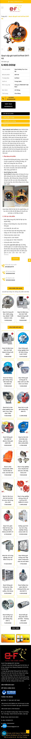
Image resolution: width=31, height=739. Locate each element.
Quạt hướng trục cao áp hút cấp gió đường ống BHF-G (8, 617)
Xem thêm (15, 258)
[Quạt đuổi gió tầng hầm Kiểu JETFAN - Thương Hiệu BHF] (23, 605)
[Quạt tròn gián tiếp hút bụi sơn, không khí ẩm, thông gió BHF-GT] (7, 516)
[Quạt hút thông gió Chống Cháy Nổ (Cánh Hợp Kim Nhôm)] (7, 368)
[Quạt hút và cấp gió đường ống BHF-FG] (23, 397)
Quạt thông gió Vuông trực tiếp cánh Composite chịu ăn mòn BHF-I (23, 558)
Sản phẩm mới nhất (15, 327)
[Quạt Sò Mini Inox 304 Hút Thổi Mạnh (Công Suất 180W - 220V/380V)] (23, 302)
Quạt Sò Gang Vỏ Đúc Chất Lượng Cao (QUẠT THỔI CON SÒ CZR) (8, 315)
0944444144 (18, 1)
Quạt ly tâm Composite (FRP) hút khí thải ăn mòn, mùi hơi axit (7, 469)
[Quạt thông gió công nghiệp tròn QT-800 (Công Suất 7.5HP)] (23, 338)
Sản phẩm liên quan (15, 288)
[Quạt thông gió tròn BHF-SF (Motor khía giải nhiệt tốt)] (7, 427)
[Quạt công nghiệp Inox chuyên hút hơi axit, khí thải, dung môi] (23, 456)
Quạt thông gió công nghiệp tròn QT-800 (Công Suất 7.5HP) (23, 351)
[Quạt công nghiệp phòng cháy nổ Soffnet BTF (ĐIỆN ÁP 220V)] (23, 486)
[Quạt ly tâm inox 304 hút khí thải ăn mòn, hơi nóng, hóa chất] (7, 486)
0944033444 (10, 280)
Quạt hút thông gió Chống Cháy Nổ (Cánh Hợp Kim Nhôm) (8, 380)
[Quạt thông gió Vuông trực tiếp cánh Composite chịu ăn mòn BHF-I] (23, 545)
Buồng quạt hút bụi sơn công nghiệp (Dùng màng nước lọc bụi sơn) (23, 528)
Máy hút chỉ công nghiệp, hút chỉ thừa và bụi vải (7, 557)
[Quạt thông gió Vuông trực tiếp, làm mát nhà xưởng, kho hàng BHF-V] (7, 575)
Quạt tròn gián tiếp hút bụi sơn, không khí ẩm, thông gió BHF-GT (7, 528)
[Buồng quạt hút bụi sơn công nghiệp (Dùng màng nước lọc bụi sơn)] (23, 516)
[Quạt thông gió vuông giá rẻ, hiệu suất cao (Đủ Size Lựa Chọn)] (23, 368)
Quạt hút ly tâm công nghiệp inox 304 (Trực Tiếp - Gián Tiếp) (7, 410)
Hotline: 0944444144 (8, 723)
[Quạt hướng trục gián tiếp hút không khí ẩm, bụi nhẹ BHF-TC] (23, 575)
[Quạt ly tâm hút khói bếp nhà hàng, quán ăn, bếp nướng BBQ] (23, 427)
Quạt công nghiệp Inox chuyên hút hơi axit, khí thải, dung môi (23, 469)
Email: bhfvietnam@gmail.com (11, 726)
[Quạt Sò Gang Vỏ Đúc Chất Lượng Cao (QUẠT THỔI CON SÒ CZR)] (8, 302)
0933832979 (9, 267)
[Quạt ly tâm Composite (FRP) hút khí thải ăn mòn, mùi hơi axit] (7, 456)
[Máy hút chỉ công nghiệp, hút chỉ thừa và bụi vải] (7, 545)
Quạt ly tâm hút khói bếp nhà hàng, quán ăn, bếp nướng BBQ (23, 440)
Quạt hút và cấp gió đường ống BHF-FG (23, 409)
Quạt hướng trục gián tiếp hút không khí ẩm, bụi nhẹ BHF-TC (23, 588)
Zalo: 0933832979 (8, 720)
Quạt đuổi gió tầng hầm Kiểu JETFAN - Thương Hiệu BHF (23, 617)
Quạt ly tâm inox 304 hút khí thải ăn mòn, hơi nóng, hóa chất (7, 499)
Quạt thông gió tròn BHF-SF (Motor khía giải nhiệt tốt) (8, 440)
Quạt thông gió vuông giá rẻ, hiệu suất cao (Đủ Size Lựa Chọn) (23, 380)
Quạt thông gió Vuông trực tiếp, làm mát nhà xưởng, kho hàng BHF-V (8, 588)
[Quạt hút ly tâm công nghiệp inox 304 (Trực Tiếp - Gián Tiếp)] (7, 397)
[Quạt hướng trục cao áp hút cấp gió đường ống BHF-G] (7, 605)
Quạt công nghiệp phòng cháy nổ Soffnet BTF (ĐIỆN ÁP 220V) (23, 499)
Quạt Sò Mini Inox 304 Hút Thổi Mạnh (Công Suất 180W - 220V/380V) (23, 315)
